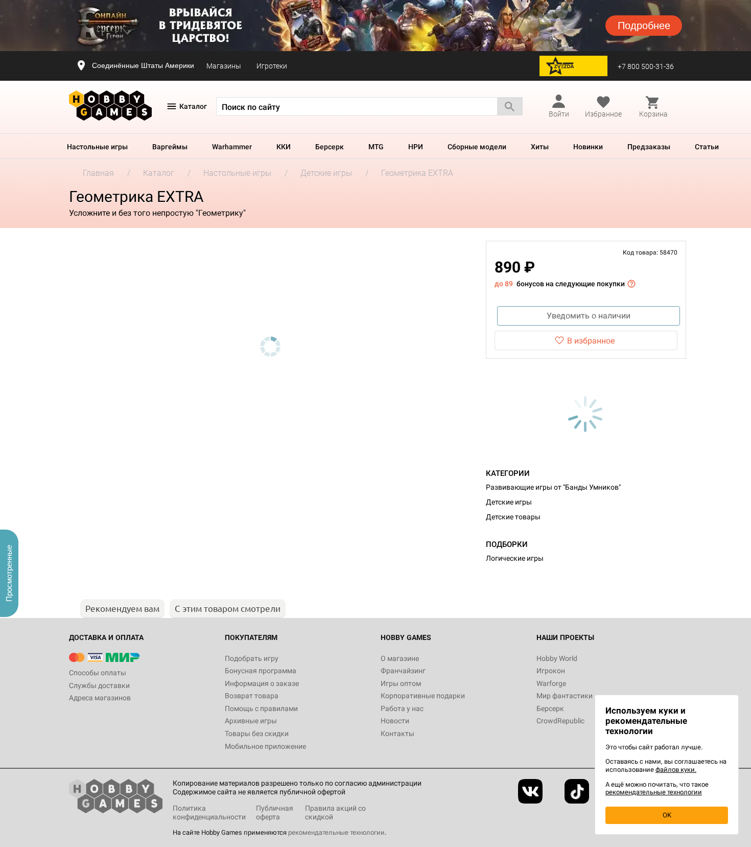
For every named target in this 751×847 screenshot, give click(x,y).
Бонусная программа (260, 671)
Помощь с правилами (261, 708)
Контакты (397, 733)
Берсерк (329, 147)
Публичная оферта (274, 812)
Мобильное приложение (265, 746)
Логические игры (515, 558)
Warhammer (232, 147)
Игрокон (550, 671)
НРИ (415, 147)
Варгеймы (169, 147)
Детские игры (509, 502)
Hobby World (556, 658)
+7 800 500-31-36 (646, 66)
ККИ (283, 147)
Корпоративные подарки (423, 696)
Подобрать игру (251, 658)
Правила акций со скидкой (335, 812)
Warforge (551, 683)
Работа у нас (402, 708)
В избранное (591, 341)
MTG (376, 147)
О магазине (400, 658)
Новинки (588, 147)
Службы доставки (99, 685)
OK (667, 815)
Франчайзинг (403, 671)
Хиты (540, 147)
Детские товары (513, 517)
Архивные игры (251, 721)
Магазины (223, 66)
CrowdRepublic (560, 721)
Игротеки (271, 66)
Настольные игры (97, 147)
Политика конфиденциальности (209, 812)
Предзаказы (648, 147)
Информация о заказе (262, 683)
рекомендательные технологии (336, 832)
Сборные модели (477, 147)
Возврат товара (251, 696)
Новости (395, 721)
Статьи (707, 147)
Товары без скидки (257, 733)
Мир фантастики (564, 696)
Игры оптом (401, 683)
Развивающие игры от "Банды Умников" (553, 487)
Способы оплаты (97, 673)
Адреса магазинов (100, 698)
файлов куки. (675, 769)
